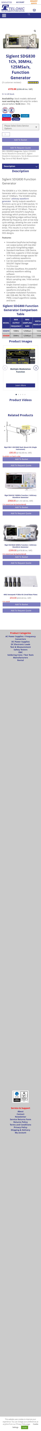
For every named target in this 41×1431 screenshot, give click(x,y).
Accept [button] (24, 1427)
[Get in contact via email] (15, 119)
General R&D (11, 158)
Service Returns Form (20, 1119)
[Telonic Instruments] (20, 8)
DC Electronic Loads (20, 644)
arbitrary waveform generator (15, 200)
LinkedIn (25, 116)
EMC (20, 652)
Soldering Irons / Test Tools (20, 655)
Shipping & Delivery (20, 1130)
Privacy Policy (20, 1127)
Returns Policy (20, 1122)
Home (4, 19)
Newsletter (20, 1116)
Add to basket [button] (21, 459)
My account (20, 1132)
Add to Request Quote (20, 147)
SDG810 (6, 331)
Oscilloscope (12, 266)
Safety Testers (20, 649)
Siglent (25, 158)
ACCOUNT (20, 2)
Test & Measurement (13, 19)
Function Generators (16, 21)
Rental (20, 660)
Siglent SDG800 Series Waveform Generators (19, 152)
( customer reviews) (11, 82)
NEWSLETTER (6, 2)
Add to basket (20, 140)
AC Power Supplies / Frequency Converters (20, 637)
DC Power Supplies (20, 641)
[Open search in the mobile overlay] (33, 14)
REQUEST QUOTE (34, 2)
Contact (20, 1114)
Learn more (20, 385)
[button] (35, 31)
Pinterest (6, 119)
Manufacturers (20, 657)
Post (15, 116)
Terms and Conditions (20, 1124)
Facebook (6, 116)
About (21, 1111)
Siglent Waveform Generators (17, 154)
